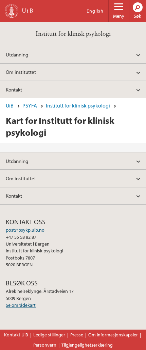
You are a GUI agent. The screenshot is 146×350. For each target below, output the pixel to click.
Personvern (44, 345)
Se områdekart (21, 305)
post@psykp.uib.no (25, 230)
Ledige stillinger (49, 335)
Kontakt (14, 89)
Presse (76, 335)
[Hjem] (11, 11)
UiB (10, 105)
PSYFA (29, 105)
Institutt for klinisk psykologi (73, 34)
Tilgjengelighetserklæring (87, 345)
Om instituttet (21, 71)
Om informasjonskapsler (113, 335)
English (95, 11)
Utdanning (17, 54)
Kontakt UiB (16, 335)
